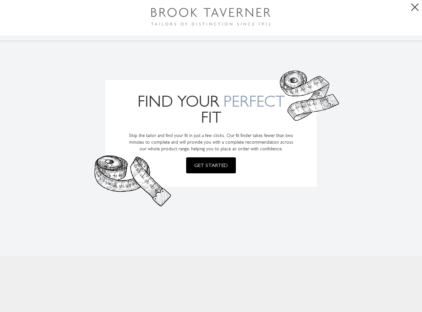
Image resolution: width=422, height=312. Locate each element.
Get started (211, 165)
